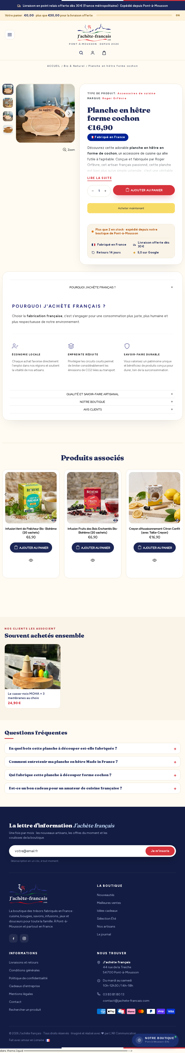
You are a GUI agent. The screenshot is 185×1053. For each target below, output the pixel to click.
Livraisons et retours (23, 962)
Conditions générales (24, 970)
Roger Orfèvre (114, 98)
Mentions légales (21, 994)
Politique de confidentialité (28, 978)
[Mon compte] (93, 53)
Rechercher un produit (25, 1010)
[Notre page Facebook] (13, 938)
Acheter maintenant (131, 208)
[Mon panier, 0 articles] (104, 53)
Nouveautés (105, 895)
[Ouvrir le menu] (9, 34)
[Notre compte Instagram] (24, 938)
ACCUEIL (53, 66)
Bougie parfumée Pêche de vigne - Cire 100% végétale (56, 530)
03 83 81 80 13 (113, 994)
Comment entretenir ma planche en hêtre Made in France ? (63, 762)
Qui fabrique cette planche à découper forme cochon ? (60, 775)
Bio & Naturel (74, 66)
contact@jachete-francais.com (126, 1001)
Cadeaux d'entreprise (24, 986)
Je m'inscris (160, 851)
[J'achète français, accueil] (28, 895)
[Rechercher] (81, 53)
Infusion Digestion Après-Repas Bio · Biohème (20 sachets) (118, 530)
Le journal (104, 934)
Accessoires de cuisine (137, 93)
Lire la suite (99, 178)
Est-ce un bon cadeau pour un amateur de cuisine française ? (65, 788)
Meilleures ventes (109, 903)
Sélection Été (106, 919)
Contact (15, 1002)
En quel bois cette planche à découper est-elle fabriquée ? (63, 748)
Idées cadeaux (107, 911)
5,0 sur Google (148, 252)
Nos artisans (106, 926)
